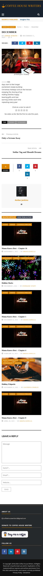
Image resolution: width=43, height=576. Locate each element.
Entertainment (7, 363)
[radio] (16, 110)
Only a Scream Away (11, 138)
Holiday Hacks (7, 283)
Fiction (5, 224)
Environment (7, 258)
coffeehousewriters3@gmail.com (15, 518)
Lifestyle (18, 363)
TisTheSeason (21, 122)
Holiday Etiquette (8, 384)
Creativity (23, 360)
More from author (24, 217)
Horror (12, 224)
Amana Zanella (29, 251)
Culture (16, 258)
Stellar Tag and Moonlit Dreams (27, 152)
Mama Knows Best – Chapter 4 (14, 350)
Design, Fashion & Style (10, 360)
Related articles (9, 217)
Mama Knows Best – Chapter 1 (14, 317)
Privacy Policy (17, 573)
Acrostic (12, 27)
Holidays (11, 122)
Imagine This (25, 19)
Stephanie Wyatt (29, 286)
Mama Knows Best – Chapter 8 (14, 418)
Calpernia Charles (31, 387)
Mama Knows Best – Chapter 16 (14, 248)
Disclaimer (26, 573)
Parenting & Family (28, 258)
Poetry (5, 27)
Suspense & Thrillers (24, 224)
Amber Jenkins (10, 36)
